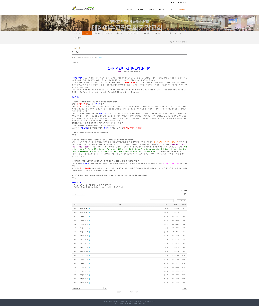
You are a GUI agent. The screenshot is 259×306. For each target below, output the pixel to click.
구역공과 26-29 (84, 224)
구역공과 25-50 (84, 283)
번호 (75, 204)
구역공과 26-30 (84, 220)
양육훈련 (151, 9)
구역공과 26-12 (84, 259)
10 (140, 292)
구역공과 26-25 (84, 239)
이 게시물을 (184, 190)
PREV (75, 194)
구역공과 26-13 (84, 255)
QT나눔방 (77, 38)
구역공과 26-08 (84, 275)
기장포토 (119, 33)
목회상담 (157, 33)
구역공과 (87, 33)
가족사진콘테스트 (132, 33)
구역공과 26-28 (84, 228)
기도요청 (168, 33)
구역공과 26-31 (84, 216)
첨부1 (102, 57)
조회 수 (184, 204)
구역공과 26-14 (84, 251)
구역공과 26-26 (84, 236)
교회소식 (77, 33)
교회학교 (161, 9)
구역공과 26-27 (84, 232)
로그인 (172, 2)
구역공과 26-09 (84, 271)
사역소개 (171, 9)
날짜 (175, 204)
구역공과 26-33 (84, 208)
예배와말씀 (140, 9)
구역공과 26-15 (84, 247)
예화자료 (178, 33)
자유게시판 (146, 33)
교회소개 (129, 9)
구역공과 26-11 (84, 263)
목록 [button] (185, 288)
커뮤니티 (182, 9)
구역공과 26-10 (84, 267)
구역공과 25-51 (84, 279)
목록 (185, 194)
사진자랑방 (108, 33)
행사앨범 (97, 33)
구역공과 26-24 (84, 243)
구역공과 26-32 (84, 212)
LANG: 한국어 (182, 2)
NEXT (81, 194)
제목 (120, 204)
